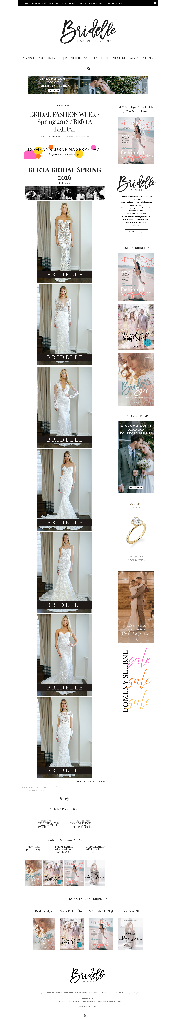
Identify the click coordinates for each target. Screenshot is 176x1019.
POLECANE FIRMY (73, 58)
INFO (40, 58)
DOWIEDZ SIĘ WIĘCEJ (136, 232)
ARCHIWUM (148, 58)
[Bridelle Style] (44, 934)
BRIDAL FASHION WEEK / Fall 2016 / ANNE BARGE (64, 849)
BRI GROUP (105, 58)
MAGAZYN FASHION (95, 3)
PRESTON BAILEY (88, 999)
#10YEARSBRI (35, 3)
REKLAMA (63, 3)
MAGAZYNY (134, 58)
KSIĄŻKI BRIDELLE (48, 3)
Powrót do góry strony (88, 1006)
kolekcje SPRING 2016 (48, 787)
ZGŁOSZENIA (109, 3)
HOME (27, 3)
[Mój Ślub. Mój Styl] (101, 934)
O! (57, 3)
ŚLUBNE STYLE (119, 58)
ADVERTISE (72, 3)
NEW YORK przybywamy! (33, 848)
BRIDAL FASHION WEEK (32, 787)
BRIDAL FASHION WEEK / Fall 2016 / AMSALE (95, 849)
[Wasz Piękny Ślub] (72, 934)
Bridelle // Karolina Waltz (53, 136)
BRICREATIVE (82, 3)
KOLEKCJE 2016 (64, 106)
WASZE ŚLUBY (90, 58)
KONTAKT (119, 3)
